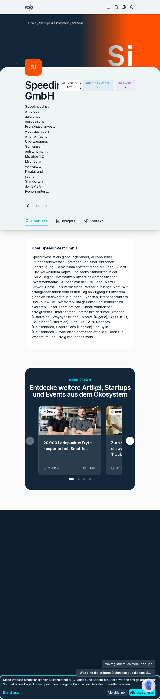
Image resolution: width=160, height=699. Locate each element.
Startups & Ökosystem (54, 23)
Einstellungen (12, 692)
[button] (130, 441)
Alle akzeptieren (142, 692)
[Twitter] (47, 206)
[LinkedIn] (38, 206)
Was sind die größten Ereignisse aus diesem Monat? (117, 672)
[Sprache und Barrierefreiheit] (124, 7)
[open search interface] (116, 7)
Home (32, 23)
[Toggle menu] (108, 7)
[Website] (28, 206)
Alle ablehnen (117, 692)
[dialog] (80, 687)
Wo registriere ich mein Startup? (128, 664)
